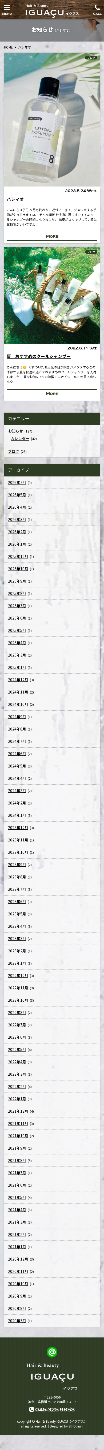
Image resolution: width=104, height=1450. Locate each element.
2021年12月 (18, 1111)
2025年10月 (18, 568)
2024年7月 (17, 741)
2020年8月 (17, 1308)
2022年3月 (17, 1074)
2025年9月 (17, 581)
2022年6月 (17, 1037)
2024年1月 (17, 815)
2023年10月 (18, 852)
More (52, 236)
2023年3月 (17, 938)
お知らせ (15, 431)
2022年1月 (17, 1098)
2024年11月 (18, 692)
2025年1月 (17, 667)
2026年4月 (17, 507)
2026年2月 (17, 531)
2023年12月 (18, 827)
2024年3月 (17, 790)
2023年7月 (17, 889)
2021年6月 (17, 1185)
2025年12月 (18, 556)
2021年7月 (17, 1172)
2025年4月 (17, 642)
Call (97, 12)
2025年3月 (17, 655)
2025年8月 (17, 593)
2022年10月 (18, 1000)
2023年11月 (18, 840)
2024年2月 (17, 803)
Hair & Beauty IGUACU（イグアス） (61, 1421)
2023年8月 (17, 876)
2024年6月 (17, 753)
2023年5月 (17, 913)
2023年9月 (17, 864)
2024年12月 (18, 679)
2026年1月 (17, 544)
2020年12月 (18, 1259)
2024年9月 (17, 716)
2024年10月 (18, 704)
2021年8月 (17, 1160)
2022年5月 (17, 1049)
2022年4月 (17, 1061)
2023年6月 (17, 901)
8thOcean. (76, 1426)
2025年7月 (17, 605)
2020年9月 (17, 1296)
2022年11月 (18, 987)
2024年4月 (17, 778)
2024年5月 (17, 766)
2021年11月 (18, 1123)
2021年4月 (17, 1209)
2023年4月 (17, 926)
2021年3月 (17, 1222)
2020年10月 (18, 1283)
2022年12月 (18, 975)
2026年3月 (17, 519)
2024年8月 (17, 729)
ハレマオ (15, 199)
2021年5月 (17, 1197)
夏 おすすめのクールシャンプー (39, 356)
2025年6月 (17, 618)
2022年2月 (17, 1086)
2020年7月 (17, 1320)
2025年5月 (17, 630)
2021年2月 (17, 1234)
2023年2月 (17, 950)
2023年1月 (17, 963)
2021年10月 (18, 1135)
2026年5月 (17, 494)
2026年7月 (17, 482)
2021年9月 (17, 1148)
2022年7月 (17, 1024)
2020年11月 (18, 1271)
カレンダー (20, 438)
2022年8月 (17, 1012)
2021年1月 (17, 1246)
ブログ (91, 57)
